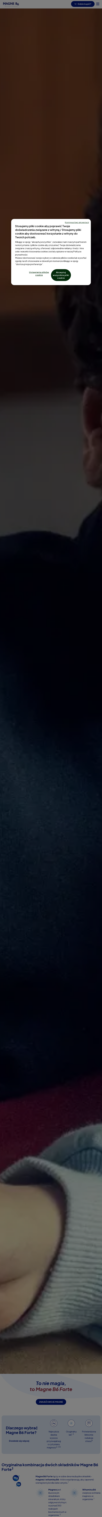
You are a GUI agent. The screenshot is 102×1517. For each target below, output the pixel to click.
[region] (51, 252)
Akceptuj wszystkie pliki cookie (61, 275)
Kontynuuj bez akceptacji (77, 222)
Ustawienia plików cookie (39, 273)
